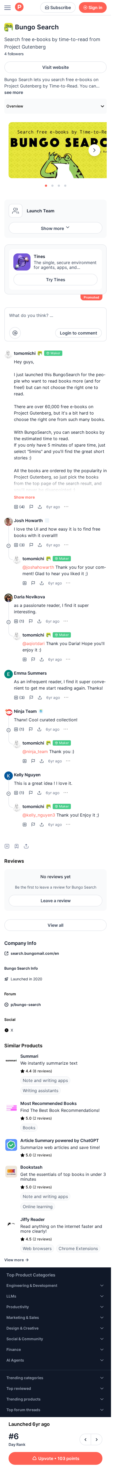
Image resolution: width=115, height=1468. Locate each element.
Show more (52, 228)
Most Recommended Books (48, 1103)
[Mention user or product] (15, 333)
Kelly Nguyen (27, 774)
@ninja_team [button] (35, 751)
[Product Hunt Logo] (19, 7)
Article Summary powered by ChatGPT (59, 1140)
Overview (14, 106)
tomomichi (25, 353)
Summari (29, 1056)
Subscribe (60, 7)
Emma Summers (30, 673)
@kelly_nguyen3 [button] (38, 815)
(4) (22, 506)
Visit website (55, 67)
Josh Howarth (28, 520)
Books (29, 1127)
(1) (21, 621)
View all (55, 925)
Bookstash (31, 1167)
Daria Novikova (29, 596)
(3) (22, 545)
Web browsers (37, 1248)
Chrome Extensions (78, 1248)
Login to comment (78, 333)
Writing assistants (40, 1090)
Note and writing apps (45, 1080)
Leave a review (56, 900)
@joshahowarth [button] (38, 567)
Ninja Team (25, 711)
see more (13, 92)
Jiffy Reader (32, 1219)
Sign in (95, 7)
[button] (8, 354)
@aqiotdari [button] (33, 643)
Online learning (38, 1206)
